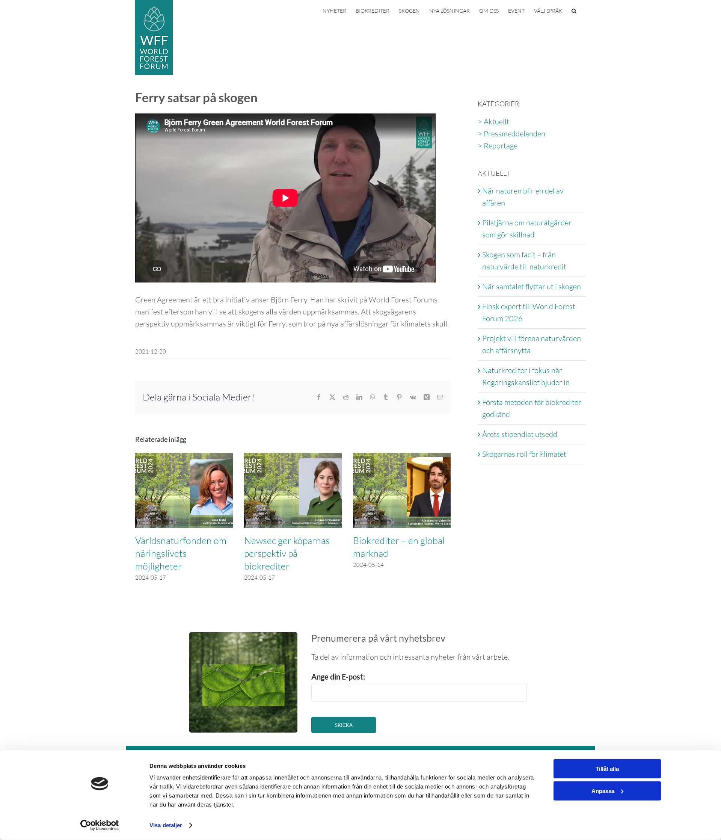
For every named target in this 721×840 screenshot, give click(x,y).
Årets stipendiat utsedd (519, 434)
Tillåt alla (607, 769)
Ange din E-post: (338, 676)
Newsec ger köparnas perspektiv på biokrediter (287, 553)
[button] (574, 10)
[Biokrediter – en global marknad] (402, 457)
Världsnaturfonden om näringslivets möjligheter (180, 553)
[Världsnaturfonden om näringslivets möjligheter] (184, 457)
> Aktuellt (493, 121)
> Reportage (497, 145)
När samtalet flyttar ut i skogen (531, 286)
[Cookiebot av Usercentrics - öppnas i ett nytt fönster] (100, 825)
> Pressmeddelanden (511, 133)
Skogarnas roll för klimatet (524, 454)
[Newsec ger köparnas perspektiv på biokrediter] (293, 457)
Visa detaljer (165, 825)
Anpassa (602, 790)
